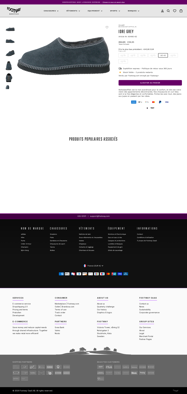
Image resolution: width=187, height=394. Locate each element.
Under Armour (26, 244)
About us (101, 304)
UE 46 (123, 61)
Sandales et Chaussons (58, 241)
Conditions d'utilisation (145, 237)
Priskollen (17, 312)
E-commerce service (22, 304)
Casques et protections (116, 241)
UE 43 (163, 55)
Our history (102, 309)
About (142, 330)
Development (18, 315)
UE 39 (143, 55)
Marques (132, 11)
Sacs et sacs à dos (115, 237)
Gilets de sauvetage (115, 250)
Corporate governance (149, 312)
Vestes (81, 241)
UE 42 (153, 55)
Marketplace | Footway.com (67, 304)
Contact (140, 234)
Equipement (94, 11)
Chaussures (50, 11)
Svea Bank (59, 327)
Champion (24, 247)
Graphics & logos (104, 312)
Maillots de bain (85, 234)
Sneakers (53, 234)
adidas (23, 234)
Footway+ (154, 76)
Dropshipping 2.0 (20, 307)
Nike (22, 237)
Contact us (144, 304)
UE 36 (123, 55)
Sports (114, 11)
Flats (52, 237)
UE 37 (133, 55)
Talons (52, 247)
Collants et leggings (86, 247)
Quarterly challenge (105, 307)
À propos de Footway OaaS (147, 241)
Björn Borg (25, 250)
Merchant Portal (146, 336)
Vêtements (72, 11)
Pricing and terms (20, 309)
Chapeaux (82, 244)
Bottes (52, 250)
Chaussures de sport (57, 244)
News (141, 307)
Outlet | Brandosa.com (64, 307)
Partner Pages (145, 339)
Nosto (57, 333)
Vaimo (57, 330)
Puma (23, 241)
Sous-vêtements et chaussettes (90, 237)
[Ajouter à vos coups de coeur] (107, 27)
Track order (60, 312)
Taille (122, 51)
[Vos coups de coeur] (175, 10)
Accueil (121, 25)
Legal (141, 333)
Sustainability (145, 309)
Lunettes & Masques (115, 244)
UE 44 (173, 55)
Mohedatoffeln (128, 27)
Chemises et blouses (86, 250)
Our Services (145, 327)
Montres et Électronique (117, 234)
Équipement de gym (115, 247)
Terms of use (60, 309)
